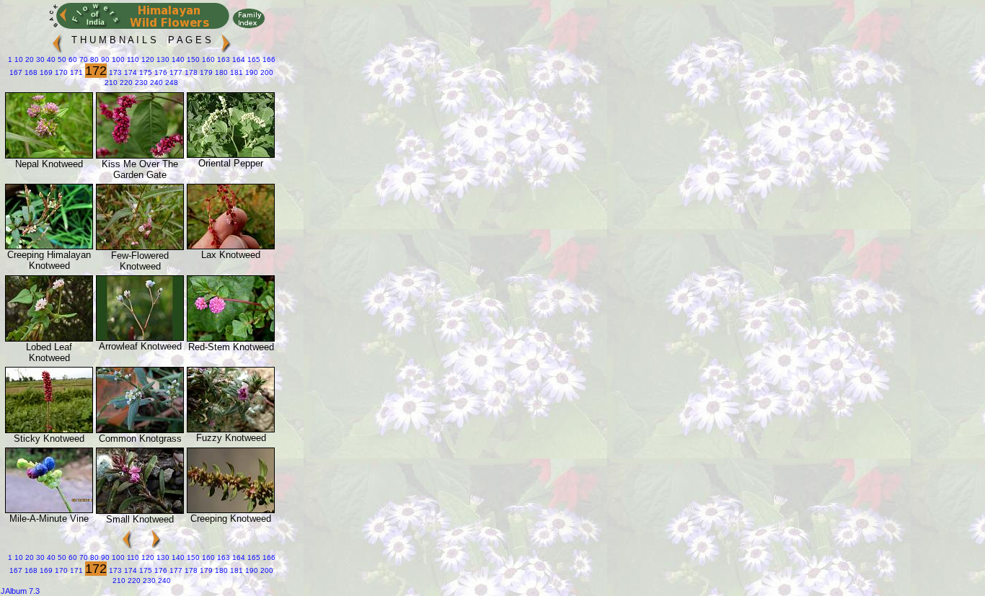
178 (190, 72)
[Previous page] (57, 40)
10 (17, 59)
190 (250, 72)
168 (29, 72)
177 (174, 72)
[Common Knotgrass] (140, 429)
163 (222, 59)
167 (15, 72)
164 (237, 59)
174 (129, 72)
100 (117, 59)
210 (111, 82)
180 (220, 72)
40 (50, 59)
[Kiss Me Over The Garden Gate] (140, 155)
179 (205, 72)
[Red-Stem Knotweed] (231, 338)
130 (161, 59)
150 (192, 59)
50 (61, 59)
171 (75, 72)
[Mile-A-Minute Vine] (49, 509)
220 (125, 82)
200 (265, 72)
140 (177, 59)
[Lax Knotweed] (231, 246)
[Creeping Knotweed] (231, 509)
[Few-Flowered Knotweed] (140, 246)
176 (159, 72)
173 (114, 72)
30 (39, 59)
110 (132, 59)
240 (155, 82)
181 (235, 72)
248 (170, 82)
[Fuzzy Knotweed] (231, 429)
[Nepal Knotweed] (49, 155)
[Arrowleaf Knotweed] (140, 337)
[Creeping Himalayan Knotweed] (49, 246)
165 (252, 59)
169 (45, 72)
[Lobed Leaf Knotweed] (49, 338)
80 (93, 59)
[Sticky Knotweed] (49, 429)
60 (71, 59)
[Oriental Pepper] (231, 154)
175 (144, 72)
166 (267, 59)
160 (207, 59)
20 (28, 59)
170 (60, 72)
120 (146, 59)
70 (82, 59)
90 (104, 59)
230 (140, 82)
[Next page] (225, 40)
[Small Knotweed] (140, 510)
